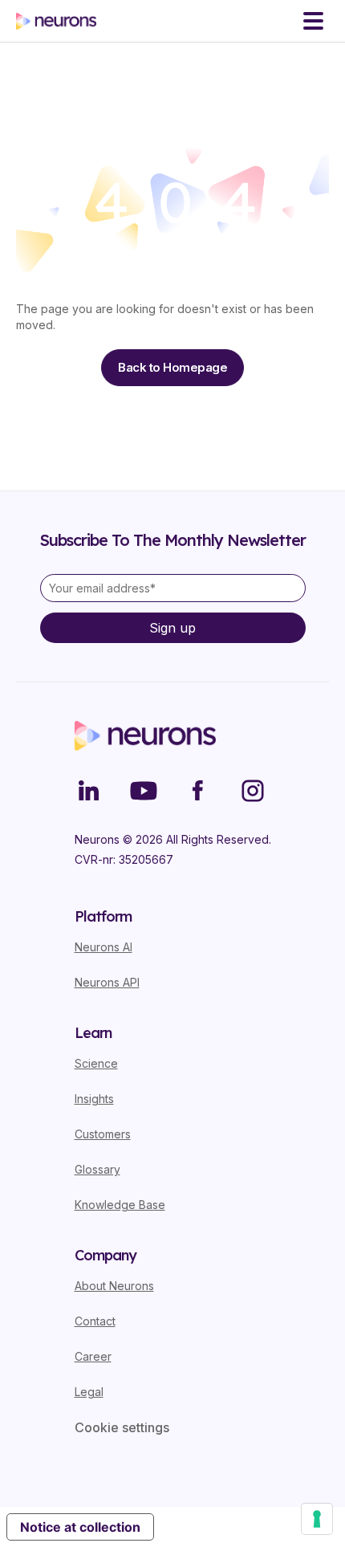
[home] (56, 21)
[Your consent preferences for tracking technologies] (317, 1519)
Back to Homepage (172, 367)
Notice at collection (80, 1527)
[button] (313, 21)
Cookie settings (122, 1427)
